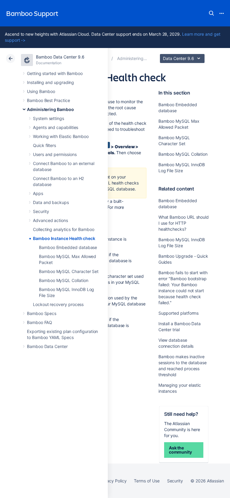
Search (211, 13)
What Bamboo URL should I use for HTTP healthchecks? (183, 223)
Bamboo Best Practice (48, 100)
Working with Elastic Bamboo (61, 136)
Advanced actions (50, 220)
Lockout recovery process (58, 304)
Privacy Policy (112, 480)
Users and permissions (55, 154)
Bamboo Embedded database (68, 247)
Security (41, 211)
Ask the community (180, 449)
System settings (48, 118)
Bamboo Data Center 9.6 (60, 56)
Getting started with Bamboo (55, 73)
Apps (38, 193)
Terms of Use (146, 480)
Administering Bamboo (50, 109)
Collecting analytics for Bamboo (63, 229)
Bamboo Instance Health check (64, 238)
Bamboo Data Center (47, 346)
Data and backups (51, 202)
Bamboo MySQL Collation (63, 280)
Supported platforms (178, 313)
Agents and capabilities (55, 127)
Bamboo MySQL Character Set (69, 271)
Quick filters (44, 145)
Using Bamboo (41, 91)
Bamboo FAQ (39, 322)
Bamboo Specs (41, 313)
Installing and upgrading (50, 82)
